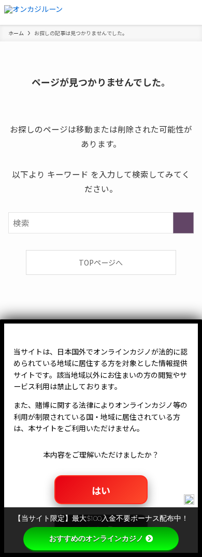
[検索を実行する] (183, 222)
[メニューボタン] (189, 12)
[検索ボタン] (164, 12)
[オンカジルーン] (33, 12)
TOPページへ (101, 262)
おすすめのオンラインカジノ (96, 538)
